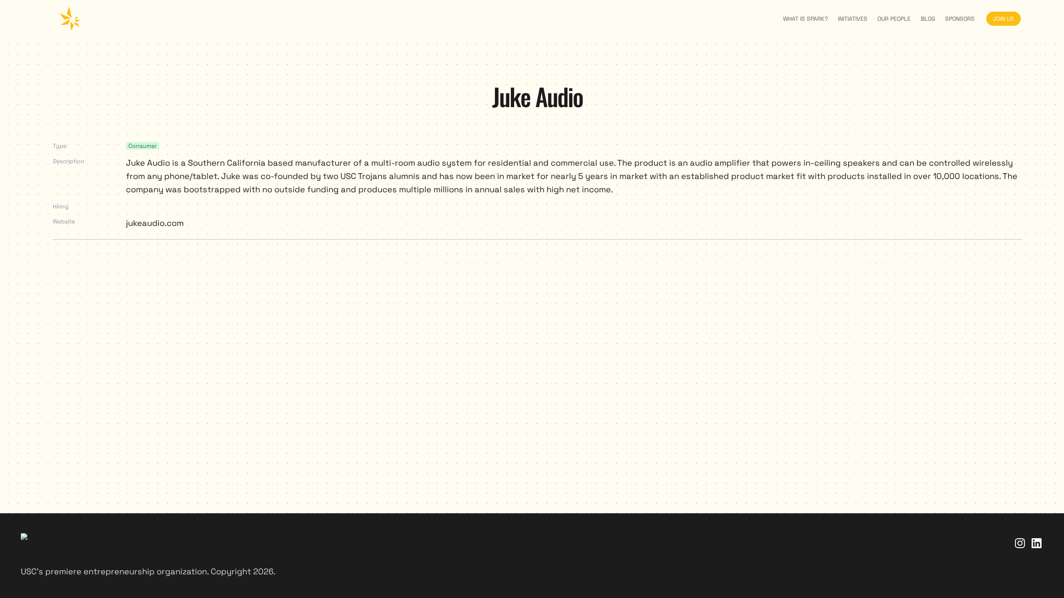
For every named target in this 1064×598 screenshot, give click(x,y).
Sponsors (960, 18)
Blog (928, 18)
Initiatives (852, 18)
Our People (894, 18)
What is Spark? (805, 18)
